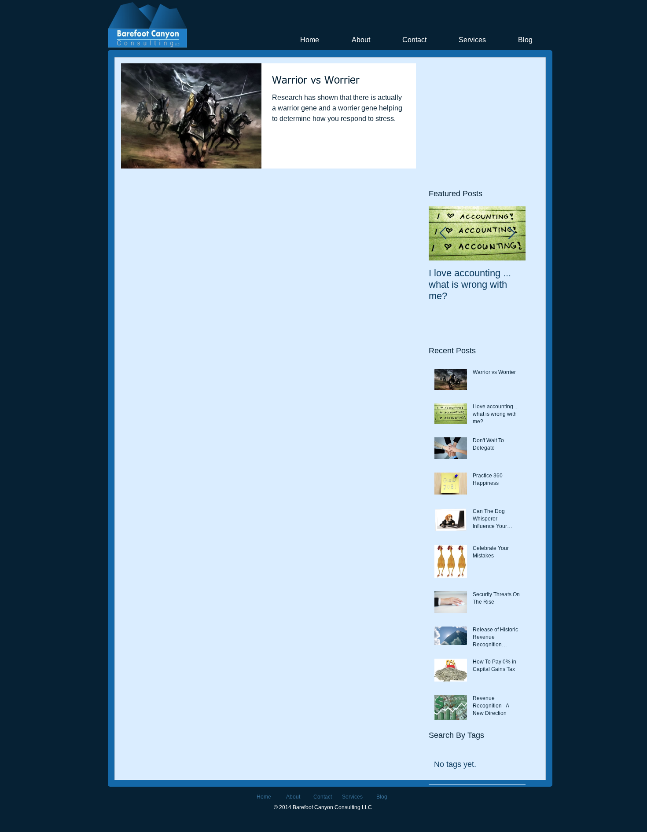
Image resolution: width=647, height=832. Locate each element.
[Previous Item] (443, 234)
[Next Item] (511, 234)
